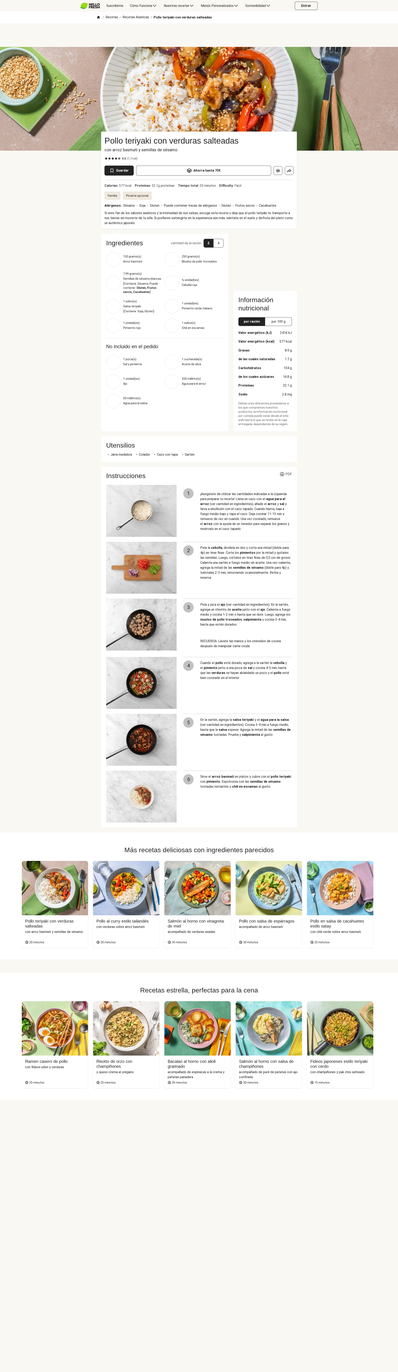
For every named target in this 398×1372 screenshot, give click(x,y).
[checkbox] (106, 158)
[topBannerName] (199, 35)
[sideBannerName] (265, 260)
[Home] (98, 17)
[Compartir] (289, 170)
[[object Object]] (278, 170)
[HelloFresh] (90, 6)
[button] (164, 243)
